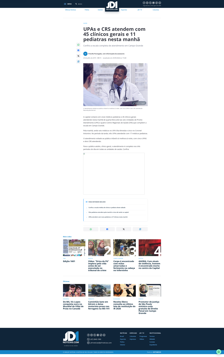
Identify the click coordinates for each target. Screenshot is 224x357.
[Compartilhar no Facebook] (78, 50)
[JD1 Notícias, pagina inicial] (71, 337)
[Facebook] (144, 3)
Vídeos (142, 339)
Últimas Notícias (70, 10)
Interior (100, 10)
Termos (152, 336)
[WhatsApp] (160, 3)
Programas (143, 336)
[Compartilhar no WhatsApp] (78, 45)
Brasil (122, 336)
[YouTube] (153, 3)
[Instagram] (147, 3)
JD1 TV (140, 10)
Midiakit (152, 339)
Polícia (87, 10)
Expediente (153, 345)
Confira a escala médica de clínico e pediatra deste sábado (107, 207)
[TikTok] (156, 3)
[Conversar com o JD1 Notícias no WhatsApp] (218, 351)
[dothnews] (157, 352)
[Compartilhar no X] (78, 56)
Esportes (124, 10)
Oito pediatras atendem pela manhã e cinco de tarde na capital (109, 212)
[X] (150, 3)
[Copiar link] (78, 61)
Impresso (133, 339)
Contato (152, 342)
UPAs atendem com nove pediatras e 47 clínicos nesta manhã (108, 217)
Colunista (156, 10)
